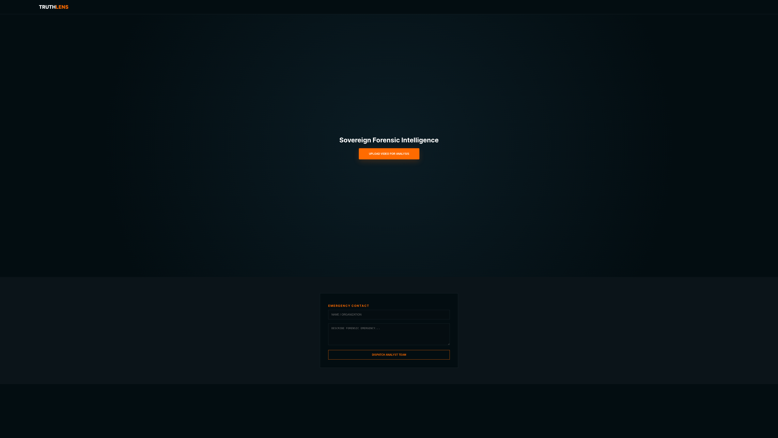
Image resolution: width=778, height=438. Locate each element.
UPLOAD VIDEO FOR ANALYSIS (389, 153)
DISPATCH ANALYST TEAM (389, 354)
